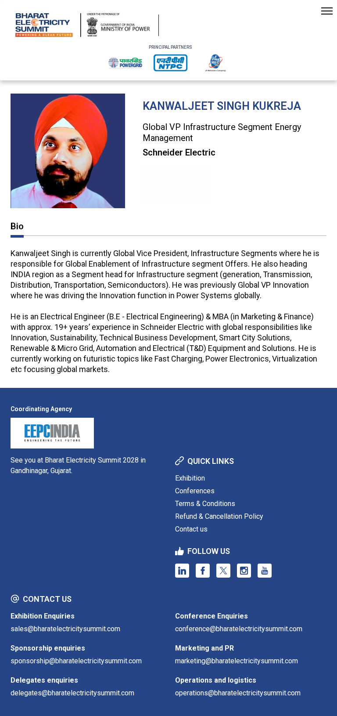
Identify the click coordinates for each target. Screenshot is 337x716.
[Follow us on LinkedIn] (182, 571)
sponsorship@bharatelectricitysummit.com (76, 661)
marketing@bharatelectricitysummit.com (236, 661)
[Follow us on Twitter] (223, 571)
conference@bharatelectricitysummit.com (238, 629)
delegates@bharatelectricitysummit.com (72, 693)
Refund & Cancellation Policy (219, 516)
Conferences (195, 491)
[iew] (125, 63)
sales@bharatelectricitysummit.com (65, 629)
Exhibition (190, 478)
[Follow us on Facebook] (203, 571)
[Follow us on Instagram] (244, 571)
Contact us (191, 529)
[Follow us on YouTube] (265, 571)
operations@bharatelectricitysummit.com (238, 693)
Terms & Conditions (205, 503)
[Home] (82, 25)
